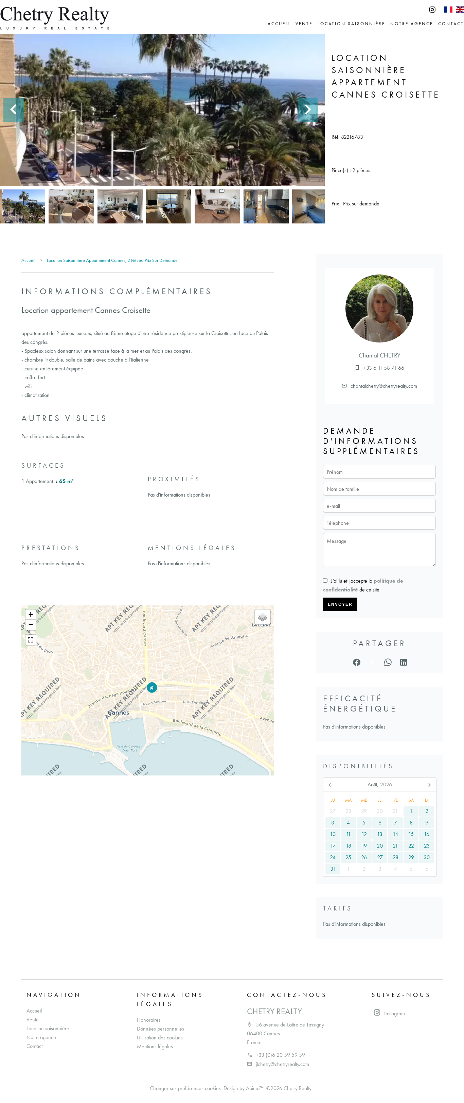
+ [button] (31, 614)
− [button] (31, 624)
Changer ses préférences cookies (185, 1088)
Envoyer (340, 604)
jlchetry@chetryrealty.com (282, 1064)
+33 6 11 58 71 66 (383, 368)
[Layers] (262, 616)
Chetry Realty (274, 1011)
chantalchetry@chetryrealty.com (384, 386)
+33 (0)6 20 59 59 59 (280, 1055)
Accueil (28, 260)
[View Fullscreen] (30, 640)
